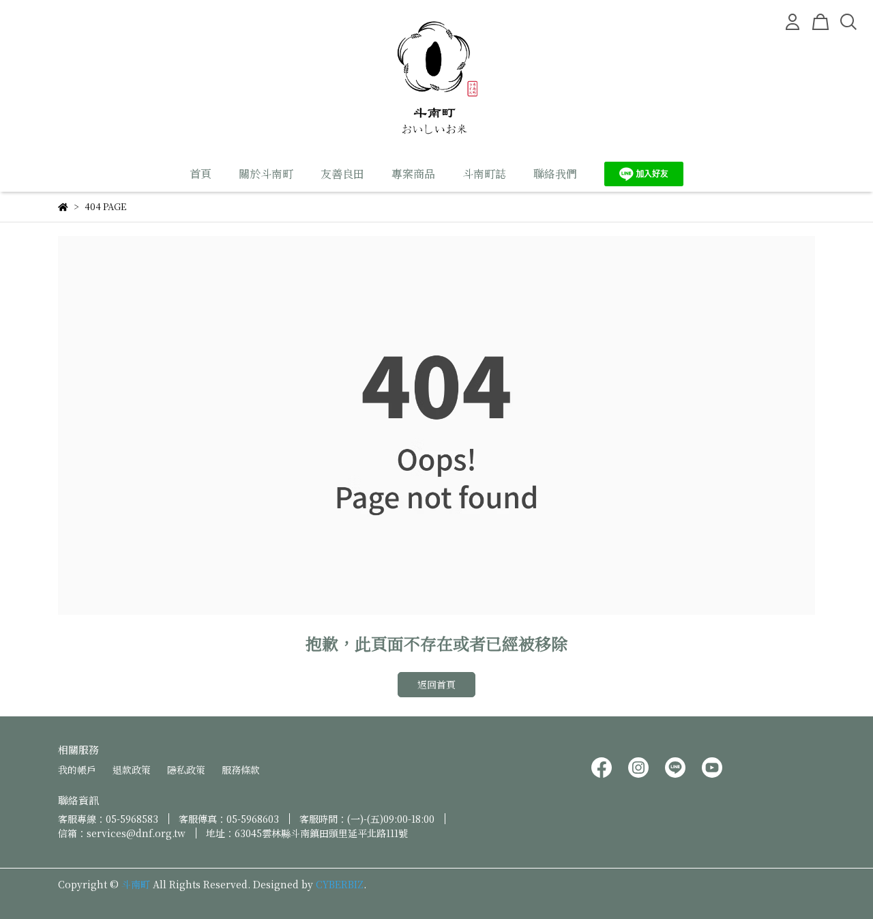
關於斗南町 (266, 173)
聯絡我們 (555, 173)
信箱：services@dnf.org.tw (122, 833)
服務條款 (241, 769)
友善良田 (342, 173)
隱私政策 (186, 769)
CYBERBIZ (340, 884)
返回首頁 (436, 684)
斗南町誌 (484, 173)
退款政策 (132, 769)
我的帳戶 (77, 769)
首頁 (200, 173)
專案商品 (413, 173)
